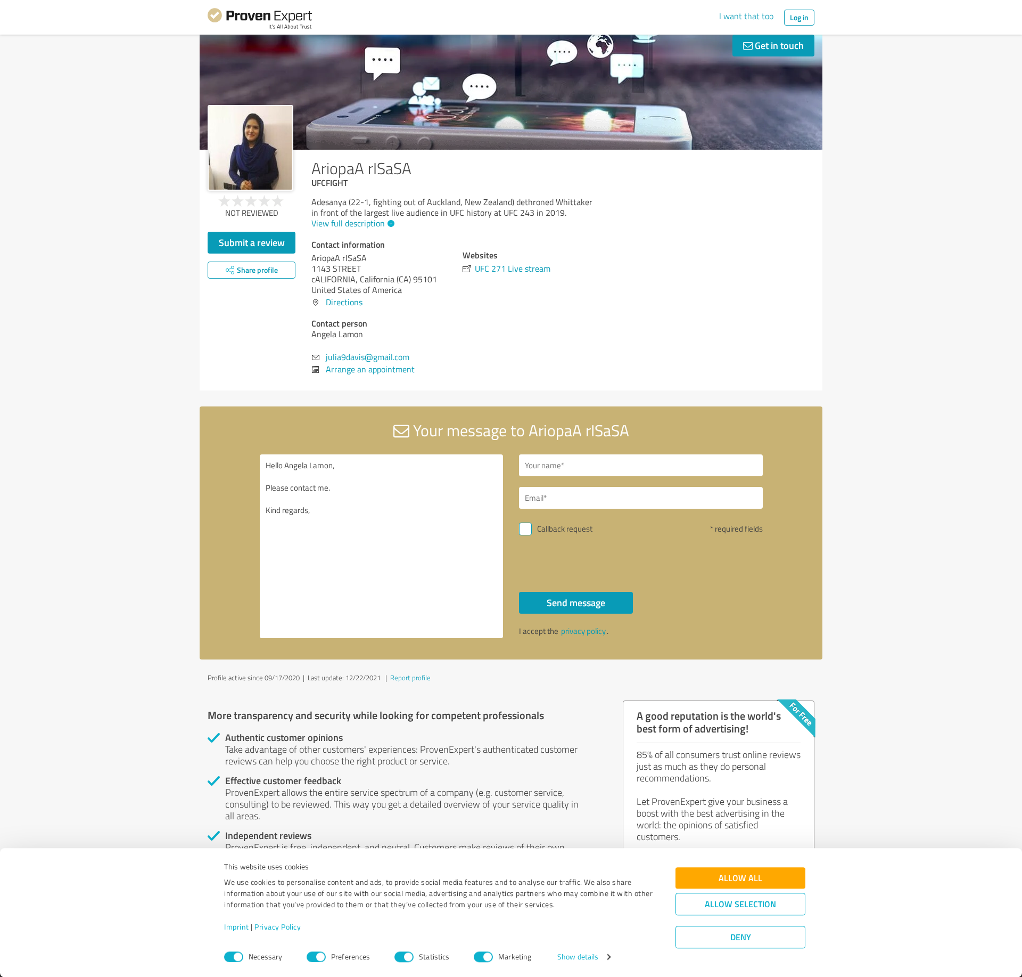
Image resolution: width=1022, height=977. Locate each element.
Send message (576, 602)
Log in (799, 17)
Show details (577, 957)
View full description (348, 223)
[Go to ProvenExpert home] (260, 20)
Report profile (410, 677)
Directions (344, 302)
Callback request (564, 528)
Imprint (236, 927)
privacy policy (583, 631)
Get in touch (778, 45)
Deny (740, 937)
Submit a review (252, 242)
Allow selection (740, 904)
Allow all (740, 878)
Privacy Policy (277, 927)
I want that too (746, 16)
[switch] (316, 956)
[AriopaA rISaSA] (250, 148)
